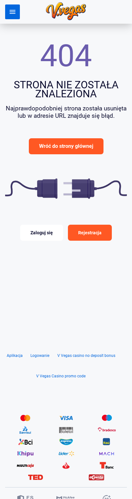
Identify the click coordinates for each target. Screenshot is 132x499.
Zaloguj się (41, 232)
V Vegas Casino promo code (61, 376)
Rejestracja (90, 232)
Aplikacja (15, 355)
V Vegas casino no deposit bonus (86, 355)
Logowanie (39, 355)
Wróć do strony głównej (66, 146)
